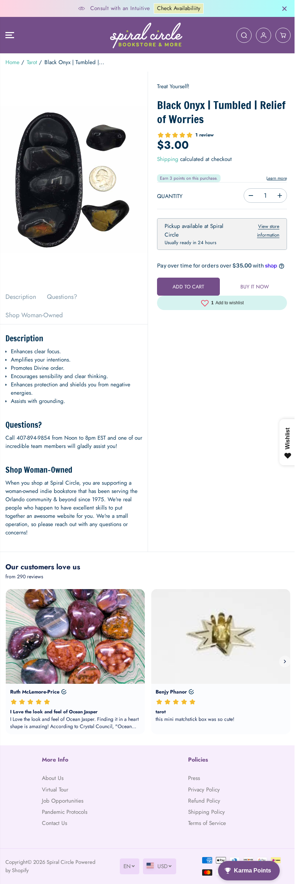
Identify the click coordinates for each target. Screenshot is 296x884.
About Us (52, 778)
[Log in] (259, 35)
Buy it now (252, 295)
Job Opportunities (62, 801)
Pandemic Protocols (64, 812)
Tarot (32, 62)
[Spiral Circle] (144, 35)
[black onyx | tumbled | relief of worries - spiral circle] (73, 180)
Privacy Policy (202, 790)
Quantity (168, 196)
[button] (9, 35)
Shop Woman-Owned (34, 315)
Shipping (166, 159)
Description (20, 296)
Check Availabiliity (177, 8)
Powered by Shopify (27, 870)
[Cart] (279, 35)
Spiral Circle (60, 862)
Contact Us (54, 823)
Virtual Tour (55, 790)
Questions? (62, 296)
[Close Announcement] (281, 9)
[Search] (240, 35)
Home (12, 62)
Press (192, 778)
